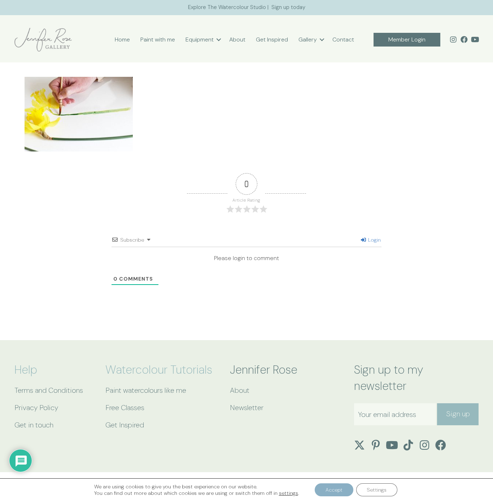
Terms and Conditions (48, 390)
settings (288, 493)
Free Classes (124, 407)
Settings (377, 490)
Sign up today (288, 7)
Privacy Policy (36, 407)
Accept (334, 490)
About (237, 39)
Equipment (200, 39)
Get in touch (33, 425)
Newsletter (246, 407)
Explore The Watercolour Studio (227, 7)
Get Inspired (272, 39)
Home (122, 39)
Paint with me (157, 39)
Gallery (307, 39)
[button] (219, 40)
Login (374, 240)
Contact (343, 39)
